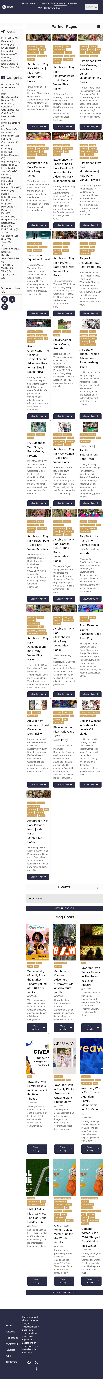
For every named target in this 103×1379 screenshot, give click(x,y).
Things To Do (46, 3)
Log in (59, 8)
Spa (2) (4, 245)
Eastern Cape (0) (9, 38)
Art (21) (4, 90)
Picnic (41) (6, 210)
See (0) (4, 232)
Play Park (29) (8, 216)
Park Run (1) (7, 200)
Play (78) (5, 213)
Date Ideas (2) (8, 116)
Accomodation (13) (10, 84)
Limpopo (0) (7, 51)
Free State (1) (7, 41)
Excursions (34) (8, 132)
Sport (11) (6, 252)
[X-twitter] (12, 299)
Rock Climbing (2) (10, 229)
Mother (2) (6, 184)
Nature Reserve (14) (11, 197)
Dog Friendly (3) (9, 129)
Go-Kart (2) (6, 149)
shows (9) (6, 242)
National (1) (6, 57)
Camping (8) (7, 107)
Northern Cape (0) (10, 64)
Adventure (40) (8, 87)
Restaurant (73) (8, 223)
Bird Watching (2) (9, 97)
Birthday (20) (7, 100)
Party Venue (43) (9, 207)
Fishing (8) (6, 139)
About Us (34, 3)
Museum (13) (7, 190)
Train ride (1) (7, 265)
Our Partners (60, 3)
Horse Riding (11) (9, 165)
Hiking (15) (6, 152)
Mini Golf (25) (7, 181)
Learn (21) (6, 174)
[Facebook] (4, 299)
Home (25, 3)
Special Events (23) (10, 249)
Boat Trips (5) (7, 103)
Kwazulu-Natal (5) (10, 48)
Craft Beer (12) (8, 113)
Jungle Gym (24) (9, 171)
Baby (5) (5, 94)
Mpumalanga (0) (9, 54)
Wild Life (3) (7, 268)
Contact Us (49, 8)
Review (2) (6, 226)
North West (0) (8, 61)
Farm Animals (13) (10, 136)
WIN (40, 8)
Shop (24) (6, 239)
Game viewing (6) (9, 142)
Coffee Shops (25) (10, 110)
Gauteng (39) (7, 44)
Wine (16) (6, 271)
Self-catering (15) (9, 236)
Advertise (72, 3)
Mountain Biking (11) (11, 187)
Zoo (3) (4, 278)
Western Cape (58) (10, 67)
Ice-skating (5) (8, 168)
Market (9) (6, 178)
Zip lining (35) (7, 274)
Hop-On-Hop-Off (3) (10, 161)
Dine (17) (5, 119)
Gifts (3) (5, 145)
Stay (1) (5, 255)
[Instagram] (4, 306)
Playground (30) (9, 220)
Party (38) (6, 203)
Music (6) (5, 194)
